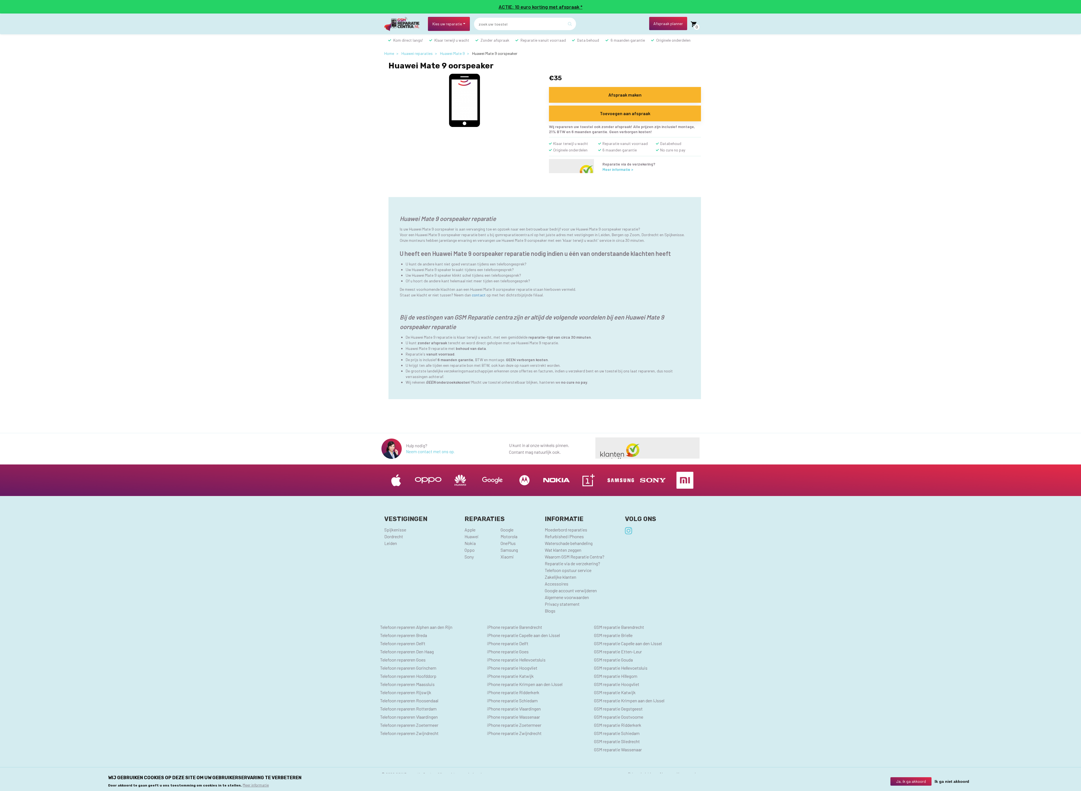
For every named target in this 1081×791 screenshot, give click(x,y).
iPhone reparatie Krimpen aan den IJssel (524, 684)
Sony (469, 556)
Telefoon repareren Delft (402, 643)
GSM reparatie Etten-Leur (618, 651)
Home (389, 53)
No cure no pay (672, 150)
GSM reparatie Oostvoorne (618, 717)
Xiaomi (507, 556)
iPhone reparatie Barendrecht (514, 627)
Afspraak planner (668, 23)
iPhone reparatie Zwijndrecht (514, 733)
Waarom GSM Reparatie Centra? (574, 556)
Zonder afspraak (495, 40)
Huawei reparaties (417, 53)
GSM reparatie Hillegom (615, 676)
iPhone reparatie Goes (508, 651)
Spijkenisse (395, 529)
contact (479, 294)
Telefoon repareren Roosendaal (409, 700)
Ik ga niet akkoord (952, 781)
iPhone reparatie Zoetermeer (514, 725)
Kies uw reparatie (447, 23)
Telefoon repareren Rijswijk (405, 692)
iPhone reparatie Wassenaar (513, 717)
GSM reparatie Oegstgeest (618, 708)
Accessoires (556, 583)
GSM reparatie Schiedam (617, 733)
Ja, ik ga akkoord (911, 781)
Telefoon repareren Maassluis (407, 684)
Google (507, 529)
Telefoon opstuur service (568, 570)
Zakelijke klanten (560, 577)
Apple (469, 529)
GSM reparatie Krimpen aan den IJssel (629, 700)
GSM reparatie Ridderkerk (617, 725)
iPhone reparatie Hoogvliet (512, 668)
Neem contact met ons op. (430, 451)
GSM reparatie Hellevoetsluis (620, 668)
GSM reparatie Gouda (613, 659)
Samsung (509, 550)
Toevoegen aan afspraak (625, 113)
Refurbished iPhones (564, 536)
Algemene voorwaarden (567, 597)
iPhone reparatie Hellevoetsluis (516, 659)
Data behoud (588, 40)
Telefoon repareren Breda (403, 635)
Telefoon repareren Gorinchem (408, 668)
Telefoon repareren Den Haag (407, 651)
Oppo (469, 550)
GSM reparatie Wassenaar (618, 749)
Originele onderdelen (673, 40)
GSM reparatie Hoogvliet (616, 684)
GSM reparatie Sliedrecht (617, 741)
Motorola (509, 536)
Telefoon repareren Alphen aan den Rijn (416, 627)
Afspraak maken (625, 94)
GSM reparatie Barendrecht (619, 627)
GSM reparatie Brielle (613, 635)
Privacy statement (562, 604)
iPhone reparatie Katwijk (510, 676)
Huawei (471, 536)
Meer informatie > (617, 169)
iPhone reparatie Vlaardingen (514, 708)
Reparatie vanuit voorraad (543, 40)
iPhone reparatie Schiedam (512, 700)
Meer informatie (256, 785)
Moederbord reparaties (566, 529)
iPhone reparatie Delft (507, 643)
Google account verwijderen (571, 590)
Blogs (550, 610)
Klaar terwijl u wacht (451, 40)
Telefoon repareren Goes (403, 659)
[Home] (404, 24)
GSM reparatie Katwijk (615, 692)
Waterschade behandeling (569, 543)
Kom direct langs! (408, 40)
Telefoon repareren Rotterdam (408, 708)
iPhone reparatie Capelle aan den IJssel (523, 635)
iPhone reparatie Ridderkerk (513, 692)
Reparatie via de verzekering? (572, 563)
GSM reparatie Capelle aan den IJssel (628, 643)
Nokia (470, 543)
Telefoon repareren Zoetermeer (409, 725)
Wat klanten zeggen (563, 550)
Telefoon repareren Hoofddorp (408, 676)
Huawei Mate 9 (452, 53)
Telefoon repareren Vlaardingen (409, 717)
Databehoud (670, 143)
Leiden (390, 543)
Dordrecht (393, 536)
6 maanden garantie (628, 40)
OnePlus (508, 543)
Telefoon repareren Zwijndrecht (409, 733)
